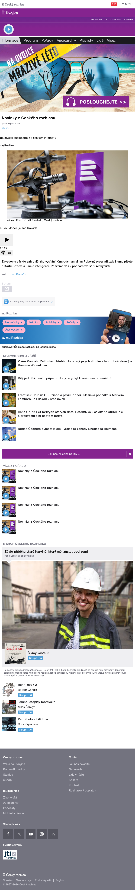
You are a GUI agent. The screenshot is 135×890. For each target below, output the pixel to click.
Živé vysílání (12, 330)
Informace (10, 40)
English (60, 880)
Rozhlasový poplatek (82, 790)
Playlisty (86, 40)
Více (112, 40)
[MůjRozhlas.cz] (7, 145)
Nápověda (75, 769)
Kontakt (74, 785)
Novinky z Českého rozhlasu (38, 471)
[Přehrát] (6, 240)
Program (96, 19)
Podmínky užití (43, 880)
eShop (7, 780)
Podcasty (9, 808)
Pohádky (51, 322)
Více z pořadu (14, 466)
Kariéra (73, 780)
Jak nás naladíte (79, 764)
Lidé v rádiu (76, 774)
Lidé (100, 40)
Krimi (32, 322)
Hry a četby (12, 322)
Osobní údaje (24, 880)
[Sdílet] (9, 252)
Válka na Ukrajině (14, 764)
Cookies (7, 880)
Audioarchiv (113, 19)
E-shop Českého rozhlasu (24, 543)
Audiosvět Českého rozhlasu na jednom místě (29, 347)
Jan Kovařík (18, 274)
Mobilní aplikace (13, 813)
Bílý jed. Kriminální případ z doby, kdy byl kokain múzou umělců (64, 378)
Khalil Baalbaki (33, 220)
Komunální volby (14, 769)
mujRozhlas (9, 313)
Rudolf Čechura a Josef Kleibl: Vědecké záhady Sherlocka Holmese (67, 429)
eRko (5, 128)
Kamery (128, 19)
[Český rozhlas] (13, 4)
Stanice (8, 774)
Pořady (47, 40)
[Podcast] (3, 252)
